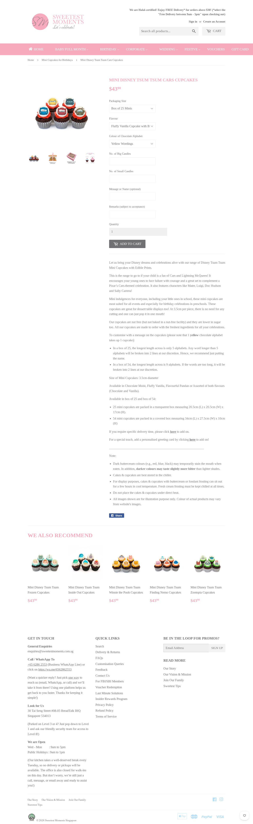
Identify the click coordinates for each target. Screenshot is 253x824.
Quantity (114, 224)
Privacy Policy (104, 704)
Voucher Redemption (108, 687)
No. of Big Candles (120, 153)
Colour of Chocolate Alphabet (126, 136)
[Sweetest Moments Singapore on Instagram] (221, 799)
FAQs (99, 658)
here (173, 431)
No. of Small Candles (121, 171)
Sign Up (217, 648)
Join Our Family (173, 680)
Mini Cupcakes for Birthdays (57, 59)
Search (99, 646)
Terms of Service (106, 716)
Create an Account (214, 21)
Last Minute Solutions (109, 693)
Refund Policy (104, 710)
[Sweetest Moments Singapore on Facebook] (214, 799)
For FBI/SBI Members (109, 681)
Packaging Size (117, 101)
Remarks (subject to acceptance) (127, 206)
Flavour (113, 118)
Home (31, 59)
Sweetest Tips (172, 686)
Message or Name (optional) (125, 189)
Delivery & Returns (107, 652)
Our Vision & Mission (177, 674)
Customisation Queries (109, 664)
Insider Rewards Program (111, 699)
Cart (216, 31)
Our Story (169, 668)
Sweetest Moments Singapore (60, 820)
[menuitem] (36, 49)
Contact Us (102, 675)
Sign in (193, 21)
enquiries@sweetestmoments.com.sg (50, 651)
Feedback (101, 669)
